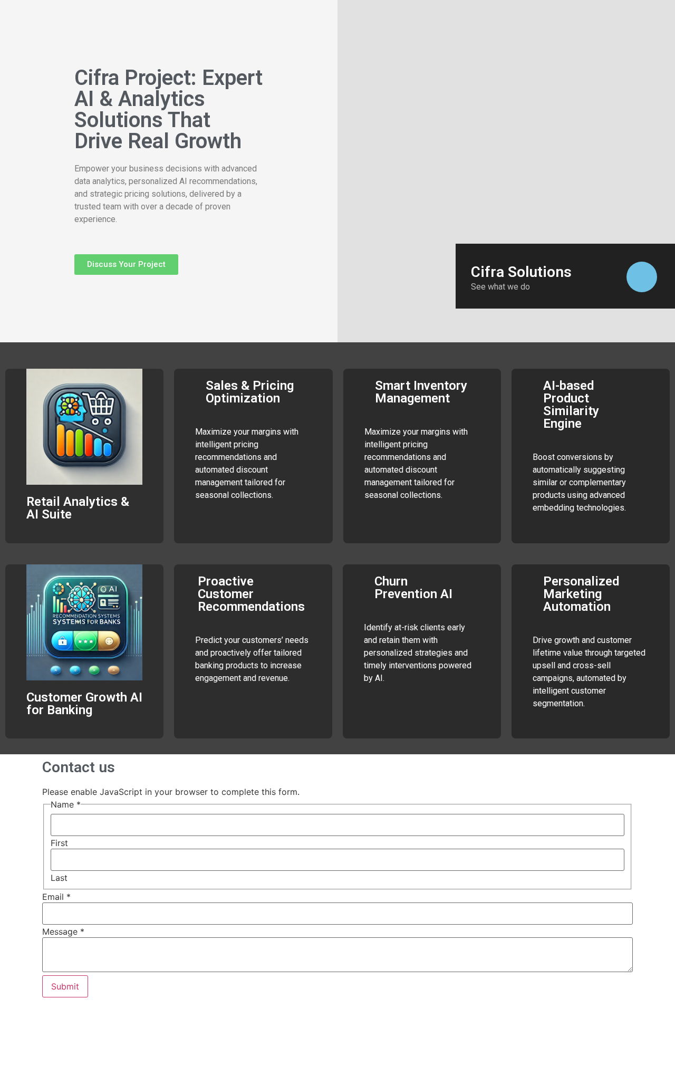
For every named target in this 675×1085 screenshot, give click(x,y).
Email (56, 896)
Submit (65, 986)
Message (63, 931)
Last (59, 877)
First (59, 843)
